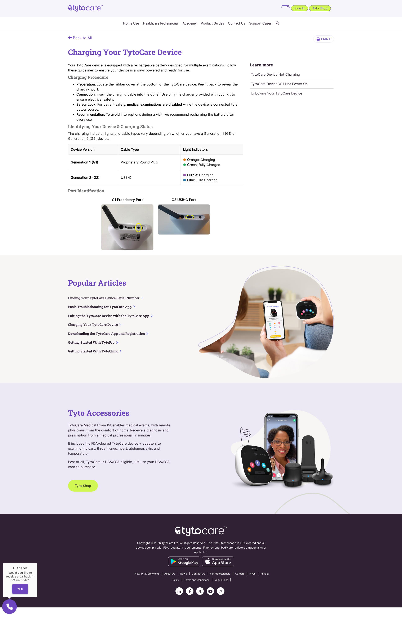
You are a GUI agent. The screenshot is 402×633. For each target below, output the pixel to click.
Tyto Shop (319, 8)
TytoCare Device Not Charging (275, 74)
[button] (277, 23)
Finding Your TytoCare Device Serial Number (104, 298)
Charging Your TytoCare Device (93, 324)
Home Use (131, 23)
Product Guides (212, 23)
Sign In (299, 8)
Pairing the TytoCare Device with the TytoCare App (109, 315)
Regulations (221, 579)
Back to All (82, 38)
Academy (190, 23)
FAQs (252, 573)
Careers (239, 573)
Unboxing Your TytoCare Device (276, 93)
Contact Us (236, 23)
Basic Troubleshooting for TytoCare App (100, 306)
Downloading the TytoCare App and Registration (107, 333)
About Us (169, 573)
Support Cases (260, 23)
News (183, 573)
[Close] (37, 563)
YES (20, 589)
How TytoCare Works (147, 573)
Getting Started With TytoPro (91, 342)
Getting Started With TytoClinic (93, 351)
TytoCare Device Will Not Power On (279, 84)
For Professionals (220, 573)
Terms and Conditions (196, 579)
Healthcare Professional (160, 23)
